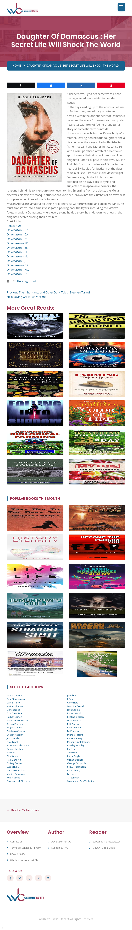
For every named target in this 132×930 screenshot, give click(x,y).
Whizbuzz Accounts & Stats (25, 860)
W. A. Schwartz (74, 720)
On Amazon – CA (17, 234)
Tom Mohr (72, 752)
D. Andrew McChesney (18, 781)
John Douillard (14, 738)
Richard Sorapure (16, 724)
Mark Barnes (13, 709)
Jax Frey (71, 748)
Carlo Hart (72, 702)
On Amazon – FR (17, 243)
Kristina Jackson (75, 716)
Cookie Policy (17, 854)
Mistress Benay (15, 706)
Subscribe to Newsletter (106, 841)
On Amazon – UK (17, 230)
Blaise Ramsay (74, 738)
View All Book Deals (104, 847)
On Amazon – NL (17, 256)
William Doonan (75, 759)
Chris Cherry (73, 770)
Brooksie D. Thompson (18, 745)
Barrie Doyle (73, 756)
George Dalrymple (76, 763)
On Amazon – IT (17, 252)
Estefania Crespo (16, 731)
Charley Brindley (75, 745)
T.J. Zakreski (73, 777)
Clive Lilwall (12, 741)
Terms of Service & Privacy (25, 847)
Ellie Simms (12, 756)
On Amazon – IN (17, 274)
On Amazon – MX (18, 270)
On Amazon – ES (17, 248)
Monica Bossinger (16, 774)
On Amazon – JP (17, 261)
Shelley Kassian (15, 734)
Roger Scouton (14, 727)
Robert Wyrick (74, 713)
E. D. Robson (73, 724)
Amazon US (14, 226)
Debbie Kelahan (15, 748)
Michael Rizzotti (75, 734)
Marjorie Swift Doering (78, 741)
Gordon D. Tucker (16, 770)
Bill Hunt (11, 752)
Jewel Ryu (72, 695)
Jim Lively (71, 774)
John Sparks (73, 709)
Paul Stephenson (16, 699)
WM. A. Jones (13, 777)
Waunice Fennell (75, 706)
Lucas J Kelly (13, 766)
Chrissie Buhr (74, 727)
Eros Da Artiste (14, 713)
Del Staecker (73, 731)
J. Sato (70, 699)
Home (17, 65)
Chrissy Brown (14, 763)
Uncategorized (26, 281)
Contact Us (16, 841)
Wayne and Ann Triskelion (81, 781)
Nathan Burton (14, 716)
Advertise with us (61, 841)
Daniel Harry (13, 702)
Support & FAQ (59, 847)
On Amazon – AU (17, 239)
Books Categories (25, 810)
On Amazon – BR (17, 265)
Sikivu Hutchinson (76, 766)
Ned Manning (14, 759)
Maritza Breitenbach (17, 720)
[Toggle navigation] (121, 7)
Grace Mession (15, 695)
